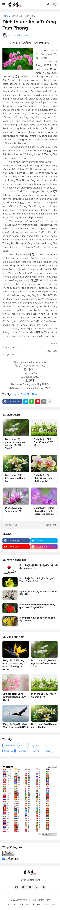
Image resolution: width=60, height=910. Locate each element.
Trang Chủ (11, 904)
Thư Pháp (21, 751)
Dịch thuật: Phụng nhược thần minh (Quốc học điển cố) (44, 511)
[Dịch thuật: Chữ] (44, 427)
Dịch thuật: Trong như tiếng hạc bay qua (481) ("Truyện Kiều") (37, 606)
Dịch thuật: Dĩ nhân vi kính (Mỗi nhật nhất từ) (43, 478)
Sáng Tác (8, 751)
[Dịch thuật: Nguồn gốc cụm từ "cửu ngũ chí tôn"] (10, 621)
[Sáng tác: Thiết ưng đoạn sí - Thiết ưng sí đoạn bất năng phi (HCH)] (15, 649)
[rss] (43, 887)
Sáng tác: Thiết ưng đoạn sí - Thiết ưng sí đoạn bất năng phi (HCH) (14, 665)
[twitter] (23, 887)
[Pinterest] (37, 401)
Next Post (51, 525)
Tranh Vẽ (35, 751)
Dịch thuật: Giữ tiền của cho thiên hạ (15, 478)
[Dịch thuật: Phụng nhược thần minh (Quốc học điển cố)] (44, 496)
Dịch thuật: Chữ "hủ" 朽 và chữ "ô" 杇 (43, 442)
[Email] (43, 401)
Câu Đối (23, 745)
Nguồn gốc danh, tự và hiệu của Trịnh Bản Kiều (38, 593)
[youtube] (30, 887)
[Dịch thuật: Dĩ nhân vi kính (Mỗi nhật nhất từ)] (44, 463)
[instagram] (36, 887)
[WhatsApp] (31, 401)
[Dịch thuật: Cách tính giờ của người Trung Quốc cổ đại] (10, 582)
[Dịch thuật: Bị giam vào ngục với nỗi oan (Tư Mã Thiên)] (16, 427)
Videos (47, 751)
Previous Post (11, 525)
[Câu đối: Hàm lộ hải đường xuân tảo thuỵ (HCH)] (15, 682)
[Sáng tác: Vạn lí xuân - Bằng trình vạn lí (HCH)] (15, 713)
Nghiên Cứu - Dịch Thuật (23, 16)
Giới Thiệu (24, 904)
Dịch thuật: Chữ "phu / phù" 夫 (13, 509)
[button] (3, 4)
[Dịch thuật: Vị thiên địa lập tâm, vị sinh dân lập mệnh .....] (10, 569)
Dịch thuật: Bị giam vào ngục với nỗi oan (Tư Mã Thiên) (15, 444)
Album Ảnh (9, 745)
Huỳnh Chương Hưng (39, 900)
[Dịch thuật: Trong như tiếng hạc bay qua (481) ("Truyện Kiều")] (10, 608)
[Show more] (49, 401)
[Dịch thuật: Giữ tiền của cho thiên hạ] (16, 463)
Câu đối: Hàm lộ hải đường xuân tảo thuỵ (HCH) (14, 696)
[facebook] (16, 887)
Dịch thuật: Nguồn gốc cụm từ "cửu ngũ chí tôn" (37, 619)
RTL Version (49, 904)
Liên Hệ (36, 904)
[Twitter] (25, 401)
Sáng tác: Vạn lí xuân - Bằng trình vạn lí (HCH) (15, 726)
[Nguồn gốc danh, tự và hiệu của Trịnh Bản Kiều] (10, 595)
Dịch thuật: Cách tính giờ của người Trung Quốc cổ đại (37, 579)
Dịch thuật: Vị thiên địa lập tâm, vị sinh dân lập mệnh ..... (38, 566)
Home (5, 16)
